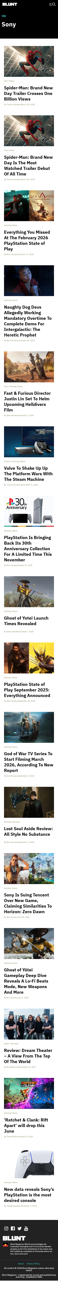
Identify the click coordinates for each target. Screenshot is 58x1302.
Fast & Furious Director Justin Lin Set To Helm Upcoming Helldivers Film (27, 401)
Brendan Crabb (13, 1067)
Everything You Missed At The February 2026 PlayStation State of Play (27, 240)
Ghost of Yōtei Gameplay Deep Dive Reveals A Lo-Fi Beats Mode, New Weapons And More (26, 981)
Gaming (7, 225)
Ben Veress (12, 254)
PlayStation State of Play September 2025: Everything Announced (27, 689)
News (11, 81)
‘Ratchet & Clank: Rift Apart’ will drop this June (26, 1125)
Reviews (16, 822)
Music (6, 1043)
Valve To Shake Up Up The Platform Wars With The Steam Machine (28, 473)
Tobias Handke (13, 1206)
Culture (7, 461)
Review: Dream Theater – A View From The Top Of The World (28, 1055)
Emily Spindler (13, 631)
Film (6, 81)
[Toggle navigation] (52, 4)
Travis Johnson (13, 104)
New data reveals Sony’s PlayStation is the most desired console (29, 1194)
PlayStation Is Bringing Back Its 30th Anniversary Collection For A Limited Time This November (28, 549)
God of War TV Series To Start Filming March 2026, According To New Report (28, 762)
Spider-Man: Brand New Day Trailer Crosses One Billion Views (28, 93)
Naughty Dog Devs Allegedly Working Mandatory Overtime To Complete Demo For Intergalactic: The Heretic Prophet (28, 321)
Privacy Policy (33, 1263)
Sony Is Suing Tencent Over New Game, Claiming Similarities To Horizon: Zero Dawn (28, 903)
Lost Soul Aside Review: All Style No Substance (28, 831)
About (21, 1263)
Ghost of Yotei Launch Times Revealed (26, 620)
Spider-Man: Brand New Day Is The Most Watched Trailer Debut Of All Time (28, 165)
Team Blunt (12, 1136)
